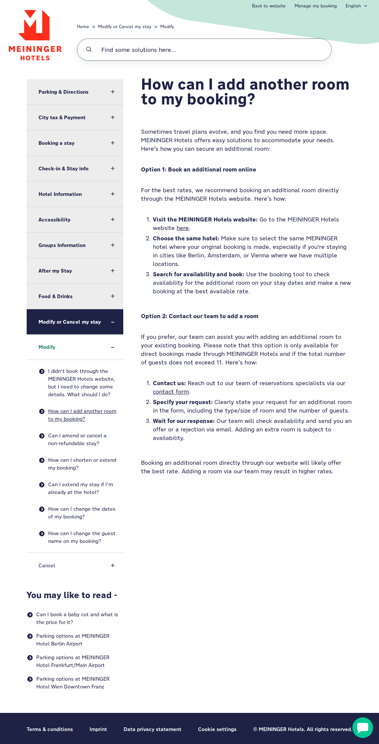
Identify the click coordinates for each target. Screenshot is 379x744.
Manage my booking (316, 6)
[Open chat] (362, 727)
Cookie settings (217, 729)
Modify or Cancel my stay (124, 26)
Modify (167, 26)
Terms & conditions (50, 729)
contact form (171, 391)
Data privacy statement (152, 729)
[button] (75, 91)
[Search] (89, 49)
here (183, 227)
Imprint (98, 729)
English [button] (353, 6)
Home (83, 26)
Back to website (269, 6)
